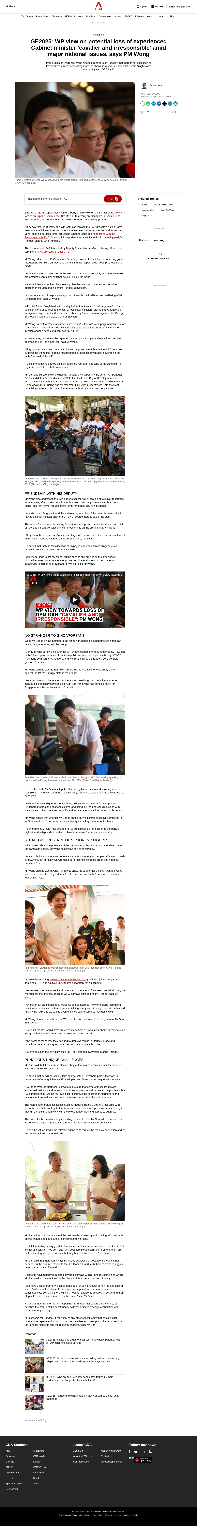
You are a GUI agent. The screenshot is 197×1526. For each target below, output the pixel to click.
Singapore (57, 16)
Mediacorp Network (111, 1451)
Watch (150, 16)
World (36, 1483)
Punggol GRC (147, 215)
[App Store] (133, 1459)
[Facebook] (159, 104)
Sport (36, 1478)
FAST (110, 199)
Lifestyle (139, 16)
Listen (160, 16)
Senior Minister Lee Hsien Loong (69, 979)
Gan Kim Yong (167, 210)
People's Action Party (163, 205)
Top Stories (27, 16)
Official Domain (65, 1515)
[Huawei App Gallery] (143, 1460)
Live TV (10, 1478)
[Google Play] (130, 1459)
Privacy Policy (96, 1515)
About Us (78, 1451)
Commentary (105, 16)
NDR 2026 (70, 16)
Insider (118, 16)
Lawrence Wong (148, 210)
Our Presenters (81, 1461)
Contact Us (106, 1456)
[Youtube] (135, 1451)
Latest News (42, 16)
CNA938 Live (40, 1467)
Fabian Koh (156, 85)
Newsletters (12, 1489)
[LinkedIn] (175, 104)
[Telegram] (153, 104)
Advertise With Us (82, 1456)
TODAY (128, 16)
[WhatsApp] (148, 104)
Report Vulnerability (113, 1515)
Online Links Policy (130, 1515)
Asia (80, 16)
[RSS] (150, 1451)
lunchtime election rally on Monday (85, 327)
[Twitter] (164, 104)
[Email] (170, 104)
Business (10, 1456)
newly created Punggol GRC (53, 251)
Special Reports (14, 1483)
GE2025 (144, 205)
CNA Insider (39, 1456)
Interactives (39, 1472)
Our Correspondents (111, 1461)
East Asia (90, 16)
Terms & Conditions (81, 1515)
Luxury (36, 1461)
